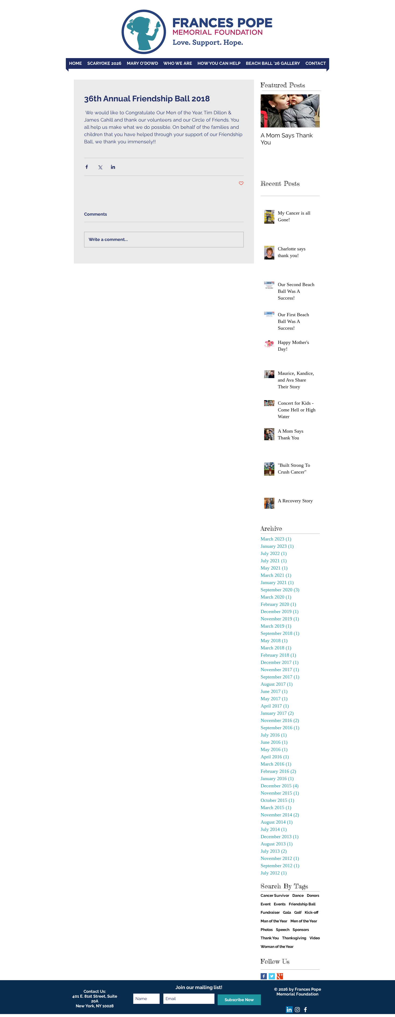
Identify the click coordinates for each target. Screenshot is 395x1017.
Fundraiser (270, 912)
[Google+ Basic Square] (280, 976)
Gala (287, 912)
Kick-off (311, 912)
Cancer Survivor (275, 895)
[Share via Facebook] (86, 166)
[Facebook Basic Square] (264, 976)
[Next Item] (311, 111)
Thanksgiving (294, 938)
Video (315, 938)
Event (266, 904)
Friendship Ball (302, 904)
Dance (298, 895)
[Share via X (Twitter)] (99, 166)
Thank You (270, 938)
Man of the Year (274, 921)
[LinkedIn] (289, 1009)
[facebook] (305, 1009)
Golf (297, 912)
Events (280, 904)
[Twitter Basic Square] (272, 976)
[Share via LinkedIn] (113, 166)
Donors (313, 895)
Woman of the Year (277, 946)
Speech (282, 929)
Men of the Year (303, 921)
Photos (267, 929)
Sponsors (301, 929)
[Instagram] (297, 1009)
